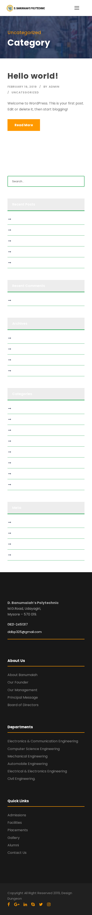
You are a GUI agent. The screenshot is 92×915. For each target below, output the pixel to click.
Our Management (22, 690)
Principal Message (22, 697)
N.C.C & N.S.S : (24, 463)
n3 (16, 263)
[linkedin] (25, 904)
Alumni (13, 845)
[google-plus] (16, 904)
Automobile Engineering (27, 763)
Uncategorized (25, 92)
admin (54, 87)
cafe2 (18, 219)
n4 (16, 252)
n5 (16, 241)
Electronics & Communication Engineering (42, 741)
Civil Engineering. (21, 778)
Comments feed (26, 544)
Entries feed (23, 533)
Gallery (13, 837)
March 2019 (22, 349)
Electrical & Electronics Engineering (37, 771)
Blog (17, 408)
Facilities (14, 822)
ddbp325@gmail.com (24, 632)
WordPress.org (24, 555)
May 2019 (20, 338)
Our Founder (17, 682)
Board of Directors (23, 704)
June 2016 (21, 371)
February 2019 (24, 360)
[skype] (33, 904)
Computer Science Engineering (33, 748)
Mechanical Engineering (27, 756)
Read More (24, 125)
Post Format (23, 474)
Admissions (16, 815)
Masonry (20, 452)
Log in (18, 522)
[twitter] (41, 904)
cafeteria (21, 419)
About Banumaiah (22, 674)
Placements (17, 830)
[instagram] (48, 904)
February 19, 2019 (22, 87)
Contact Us (17, 852)
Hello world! (32, 75)
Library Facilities (25, 441)
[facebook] (8, 904)
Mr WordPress (24, 300)
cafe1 (18, 230)
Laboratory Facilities (28, 430)
